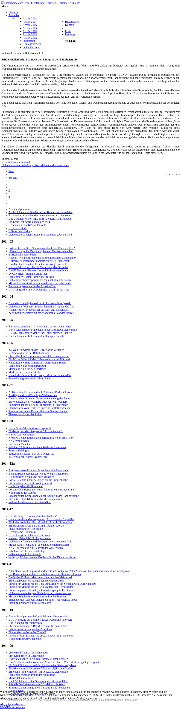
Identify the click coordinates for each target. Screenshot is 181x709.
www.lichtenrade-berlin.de (16, 162)
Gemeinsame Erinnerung (22, 531)
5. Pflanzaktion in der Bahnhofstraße (28, 352)
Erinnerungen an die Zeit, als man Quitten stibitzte (36, 525)
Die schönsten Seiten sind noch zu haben (31, 476)
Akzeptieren (7, 704)
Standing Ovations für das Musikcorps (29, 602)
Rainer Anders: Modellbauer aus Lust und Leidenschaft (39, 309)
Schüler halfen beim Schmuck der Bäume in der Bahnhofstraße (43, 495)
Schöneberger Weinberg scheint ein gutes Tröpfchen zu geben (42, 599)
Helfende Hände (17, 228)
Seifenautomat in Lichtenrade (24, 554)
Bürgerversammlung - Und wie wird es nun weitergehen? (40, 326)
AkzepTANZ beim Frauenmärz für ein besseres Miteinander (42, 257)
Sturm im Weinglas (19, 450)
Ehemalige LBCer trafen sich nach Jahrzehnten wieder (38, 356)
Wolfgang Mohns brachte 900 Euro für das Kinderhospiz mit (42, 557)
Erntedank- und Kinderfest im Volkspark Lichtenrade (38, 671)
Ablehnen (19, 704)
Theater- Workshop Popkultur (25, 414)
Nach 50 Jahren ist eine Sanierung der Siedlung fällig (38, 681)
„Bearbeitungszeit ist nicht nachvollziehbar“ (32, 516)
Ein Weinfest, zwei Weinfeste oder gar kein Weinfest (37, 401)
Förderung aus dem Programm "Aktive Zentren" (35, 431)
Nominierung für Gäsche (22, 492)
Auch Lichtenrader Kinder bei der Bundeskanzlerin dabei (40, 212)
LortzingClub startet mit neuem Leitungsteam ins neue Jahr (41, 489)
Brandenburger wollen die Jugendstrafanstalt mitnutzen (39, 215)
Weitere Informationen (12, 707)
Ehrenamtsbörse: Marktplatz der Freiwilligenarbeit (36, 580)
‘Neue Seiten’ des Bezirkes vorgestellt (29, 428)
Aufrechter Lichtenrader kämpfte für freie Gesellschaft (38, 260)
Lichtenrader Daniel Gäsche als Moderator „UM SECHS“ (40, 234)
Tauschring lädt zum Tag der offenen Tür (31, 453)
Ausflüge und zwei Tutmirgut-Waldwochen (32, 395)
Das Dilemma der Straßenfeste (25, 622)
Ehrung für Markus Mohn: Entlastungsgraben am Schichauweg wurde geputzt (52, 583)
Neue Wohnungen (18, 440)
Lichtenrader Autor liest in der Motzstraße (31, 674)
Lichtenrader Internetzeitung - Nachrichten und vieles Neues (35, 165)
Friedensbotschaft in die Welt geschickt (30, 483)
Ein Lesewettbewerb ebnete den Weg (29, 221)
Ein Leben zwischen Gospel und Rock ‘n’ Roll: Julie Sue (40, 522)
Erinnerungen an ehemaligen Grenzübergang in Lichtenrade (41, 590)
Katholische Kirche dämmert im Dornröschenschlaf (37, 362)
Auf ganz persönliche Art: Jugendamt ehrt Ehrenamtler (38, 470)
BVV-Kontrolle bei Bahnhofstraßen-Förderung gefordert (40, 619)
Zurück (12, 177)
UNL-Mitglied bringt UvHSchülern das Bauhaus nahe (38, 289)
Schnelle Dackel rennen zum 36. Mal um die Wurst (36, 684)
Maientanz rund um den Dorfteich (27, 368)
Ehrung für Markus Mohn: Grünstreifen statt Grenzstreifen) (41, 586)
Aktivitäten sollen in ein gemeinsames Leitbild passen (38, 658)
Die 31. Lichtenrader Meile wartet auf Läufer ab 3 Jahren (40, 332)
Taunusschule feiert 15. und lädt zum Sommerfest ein (38, 411)
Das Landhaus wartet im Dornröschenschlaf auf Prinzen (39, 218)
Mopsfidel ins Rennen (20, 677)
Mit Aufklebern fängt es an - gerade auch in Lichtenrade (39, 283)
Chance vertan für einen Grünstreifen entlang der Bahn (39, 398)
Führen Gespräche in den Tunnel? (27, 632)
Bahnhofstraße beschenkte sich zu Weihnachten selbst (38, 473)
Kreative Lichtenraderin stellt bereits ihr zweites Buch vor (40, 437)
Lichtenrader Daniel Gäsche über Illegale (31, 276)
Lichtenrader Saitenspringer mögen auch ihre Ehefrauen (39, 279)
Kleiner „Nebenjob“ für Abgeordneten (29, 538)
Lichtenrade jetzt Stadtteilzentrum (27, 365)
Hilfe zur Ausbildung (20, 231)
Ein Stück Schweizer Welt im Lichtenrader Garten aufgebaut (42, 665)
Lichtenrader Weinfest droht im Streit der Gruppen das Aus (41, 306)
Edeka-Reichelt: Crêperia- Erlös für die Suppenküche (38, 479)
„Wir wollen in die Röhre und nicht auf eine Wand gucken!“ (41, 248)
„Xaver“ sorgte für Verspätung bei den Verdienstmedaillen (40, 251)
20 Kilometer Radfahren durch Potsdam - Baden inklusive (40, 392)
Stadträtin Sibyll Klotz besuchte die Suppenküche (36, 499)
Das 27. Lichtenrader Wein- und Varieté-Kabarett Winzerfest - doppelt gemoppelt (53, 662)
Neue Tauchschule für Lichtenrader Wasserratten (35, 547)
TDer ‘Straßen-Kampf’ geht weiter (27, 456)
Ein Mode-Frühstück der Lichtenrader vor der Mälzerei (39, 359)
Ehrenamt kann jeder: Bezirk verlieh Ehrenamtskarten (38, 625)
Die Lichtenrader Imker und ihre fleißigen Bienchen (37, 336)
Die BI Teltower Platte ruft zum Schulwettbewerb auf (38, 270)
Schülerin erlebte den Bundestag (26, 551)
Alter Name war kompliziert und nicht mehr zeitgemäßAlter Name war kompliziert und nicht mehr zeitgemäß (69, 571)
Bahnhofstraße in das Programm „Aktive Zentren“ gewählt (41, 519)
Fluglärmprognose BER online (25, 528)
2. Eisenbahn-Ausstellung (22, 254)
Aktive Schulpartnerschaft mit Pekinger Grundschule (37, 616)
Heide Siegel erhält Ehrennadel (25, 486)
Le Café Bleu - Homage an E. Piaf (27, 273)
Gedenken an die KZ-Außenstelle (27, 224)
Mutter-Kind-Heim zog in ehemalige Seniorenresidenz (38, 544)
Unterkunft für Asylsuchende (24, 638)
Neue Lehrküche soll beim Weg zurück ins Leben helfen (39, 375)
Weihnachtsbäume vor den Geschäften (29, 502)
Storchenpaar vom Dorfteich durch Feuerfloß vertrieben (39, 407)
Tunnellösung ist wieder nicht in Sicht (29, 378)
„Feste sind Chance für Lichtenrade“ (28, 652)
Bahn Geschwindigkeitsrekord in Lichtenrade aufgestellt (39, 303)
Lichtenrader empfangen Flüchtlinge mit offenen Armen (39, 593)
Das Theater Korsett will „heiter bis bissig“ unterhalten (38, 264)
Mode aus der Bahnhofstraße (24, 372)
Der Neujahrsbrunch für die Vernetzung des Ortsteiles (38, 267)
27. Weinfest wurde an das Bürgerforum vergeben (36, 349)
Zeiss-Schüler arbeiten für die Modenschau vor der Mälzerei (41, 312)
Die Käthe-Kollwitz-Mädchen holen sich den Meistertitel (40, 577)
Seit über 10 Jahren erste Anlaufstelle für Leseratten (37, 447)
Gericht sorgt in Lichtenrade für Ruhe (29, 535)
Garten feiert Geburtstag (21, 434)
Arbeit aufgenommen (20, 209)
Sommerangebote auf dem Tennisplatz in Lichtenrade (38, 404)
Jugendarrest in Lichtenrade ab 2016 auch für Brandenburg (41, 635)
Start (11, 171)
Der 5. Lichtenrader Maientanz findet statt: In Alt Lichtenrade (42, 329)
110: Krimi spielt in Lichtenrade (26, 655)
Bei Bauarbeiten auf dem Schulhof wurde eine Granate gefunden (44, 574)
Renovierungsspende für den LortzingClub (32, 286)
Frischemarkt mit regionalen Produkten (30, 629)
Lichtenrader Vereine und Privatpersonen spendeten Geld (40, 541)
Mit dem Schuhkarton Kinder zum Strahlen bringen (37, 596)
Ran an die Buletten (19, 444)
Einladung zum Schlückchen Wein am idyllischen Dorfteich (41, 668)
